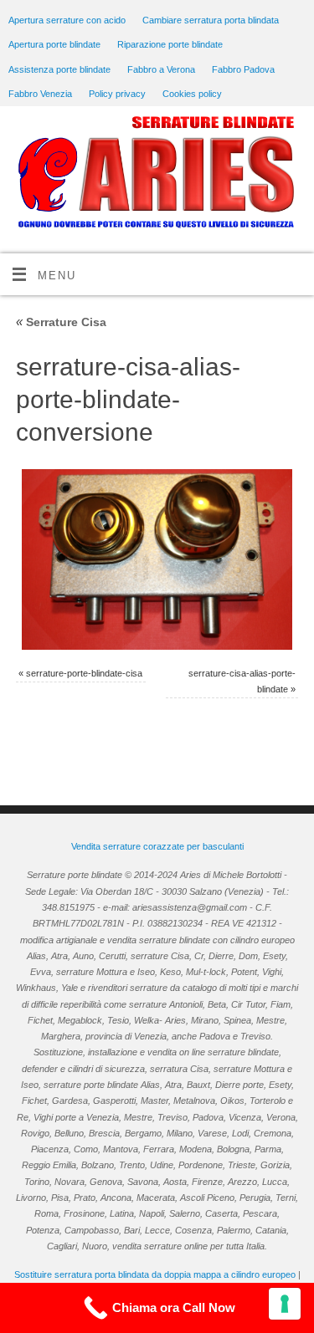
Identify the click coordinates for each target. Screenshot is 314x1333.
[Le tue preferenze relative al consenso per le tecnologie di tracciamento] (285, 1304)
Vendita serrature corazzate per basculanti (157, 846)
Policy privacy (117, 94)
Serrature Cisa (61, 322)
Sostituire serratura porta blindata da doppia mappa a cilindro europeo (155, 1274)
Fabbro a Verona (161, 69)
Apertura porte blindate (54, 44)
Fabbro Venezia (40, 94)
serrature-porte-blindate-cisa (84, 673)
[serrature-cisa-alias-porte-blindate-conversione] (157, 559)
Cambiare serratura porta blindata (210, 20)
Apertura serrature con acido (67, 20)
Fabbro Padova (243, 69)
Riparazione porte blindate (170, 44)
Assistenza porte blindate (59, 69)
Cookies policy (192, 94)
